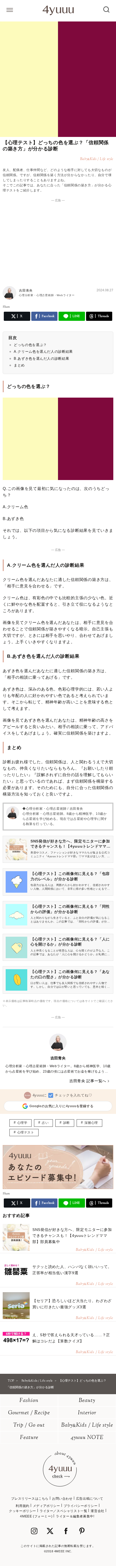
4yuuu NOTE (87, 1438)
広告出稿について (89, 1498)
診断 (66, 1123)
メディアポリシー (46, 1506)
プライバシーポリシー (81, 1506)
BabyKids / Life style (87, 1425)
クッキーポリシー (22, 1511)
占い (45, 1123)
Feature (29, 1438)
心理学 (22, 1123)
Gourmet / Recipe (29, 1413)
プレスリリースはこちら (30, 1498)
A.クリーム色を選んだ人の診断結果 (43, 352)
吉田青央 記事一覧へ (87, 1081)
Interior (87, 1413)
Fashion (29, 1401)
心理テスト (25, 1132)
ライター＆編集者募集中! (75, 1516)
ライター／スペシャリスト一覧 (63, 1511)
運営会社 (97, 1511)
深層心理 (91, 1123)
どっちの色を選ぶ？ (30, 345)
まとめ (19, 365)
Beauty (87, 1401)
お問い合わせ (62, 1498)
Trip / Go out (29, 1425)
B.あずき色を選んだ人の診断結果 (41, 359)
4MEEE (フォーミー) (36, 1516)
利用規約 (22, 1506)
